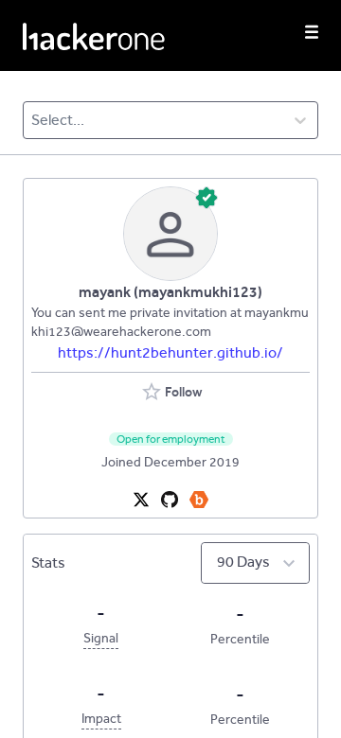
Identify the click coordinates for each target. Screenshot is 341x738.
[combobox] (32, 120)
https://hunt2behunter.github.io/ (170, 352)
